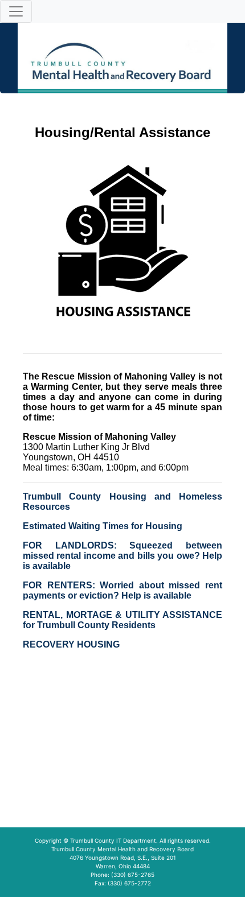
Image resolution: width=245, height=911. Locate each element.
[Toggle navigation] (16, 11)
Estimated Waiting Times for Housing (102, 526)
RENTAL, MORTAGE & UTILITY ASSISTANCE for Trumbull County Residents (122, 620)
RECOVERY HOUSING (71, 644)
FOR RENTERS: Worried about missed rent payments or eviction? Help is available (122, 590)
